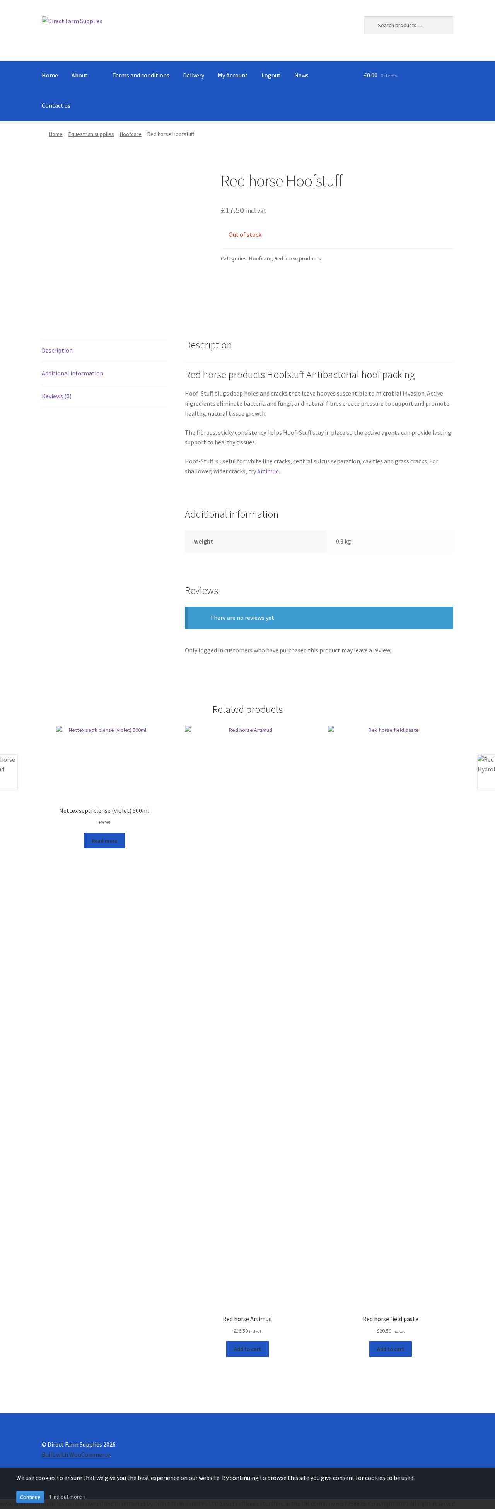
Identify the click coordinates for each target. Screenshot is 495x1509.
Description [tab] (57, 350)
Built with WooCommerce (76, 1454)
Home (50, 75)
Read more (104, 840)
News (301, 75)
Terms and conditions (140, 75)
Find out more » (67, 1496)
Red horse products (297, 258)
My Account (233, 75)
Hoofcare (131, 134)
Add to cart (247, 1349)
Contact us (56, 105)
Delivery (193, 75)
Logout (271, 75)
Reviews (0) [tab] (57, 396)
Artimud (268, 471)
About (80, 75)
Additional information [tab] (72, 373)
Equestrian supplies (91, 134)
